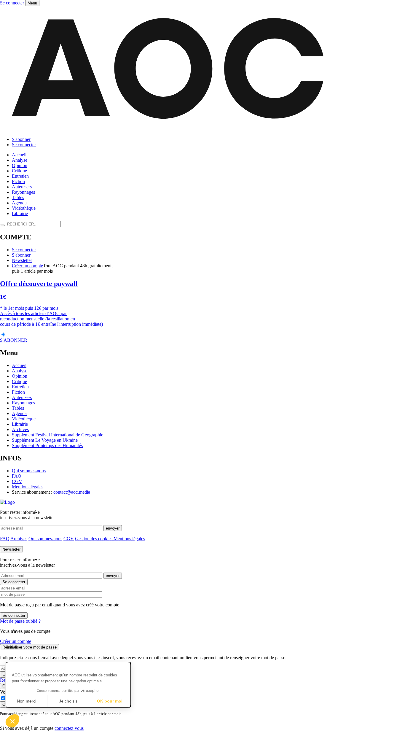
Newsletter (22, 260)
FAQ (16, 476)
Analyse (19, 160)
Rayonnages (23, 192)
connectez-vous (69, 728)
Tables (18, 197)
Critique (19, 170)
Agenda (19, 202)
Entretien (20, 176)
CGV (17, 481)
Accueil (19, 154)
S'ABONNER (13, 340)
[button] (12, 721)
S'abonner (21, 139)
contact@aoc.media (71, 492)
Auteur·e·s (22, 186)
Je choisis (68, 701)
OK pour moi (109, 701)
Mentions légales (27, 486)
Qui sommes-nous (29, 470)
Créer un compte (27, 265)
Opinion (19, 165)
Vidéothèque (24, 208)
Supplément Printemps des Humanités (47, 445)
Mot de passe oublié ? (20, 621)
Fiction (18, 181)
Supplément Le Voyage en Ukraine (45, 440)
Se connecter (12, 2)
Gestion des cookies (94, 538)
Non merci (26, 701)
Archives (20, 429)
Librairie (20, 213)
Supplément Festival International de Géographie (57, 434)
